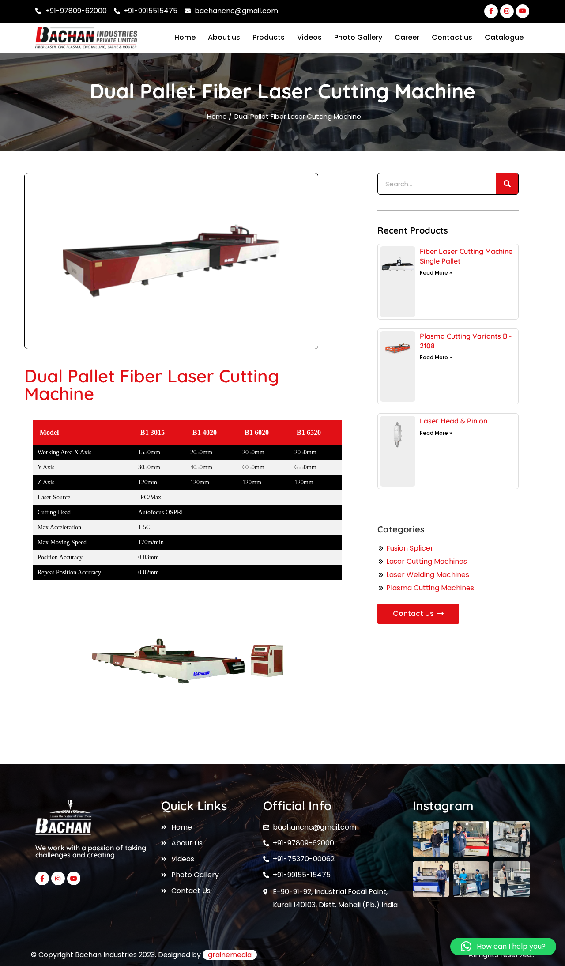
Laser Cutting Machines (426, 561)
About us (224, 37)
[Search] (507, 183)
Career (407, 37)
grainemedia (230, 955)
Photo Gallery (358, 37)
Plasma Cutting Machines (430, 588)
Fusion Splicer (409, 548)
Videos (309, 37)
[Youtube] (523, 11)
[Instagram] (507, 11)
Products (268, 37)
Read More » (436, 272)
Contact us (452, 37)
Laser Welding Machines (427, 575)
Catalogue (504, 37)
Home (185, 37)
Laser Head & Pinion (453, 420)
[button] (503, 946)
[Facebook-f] (491, 11)
